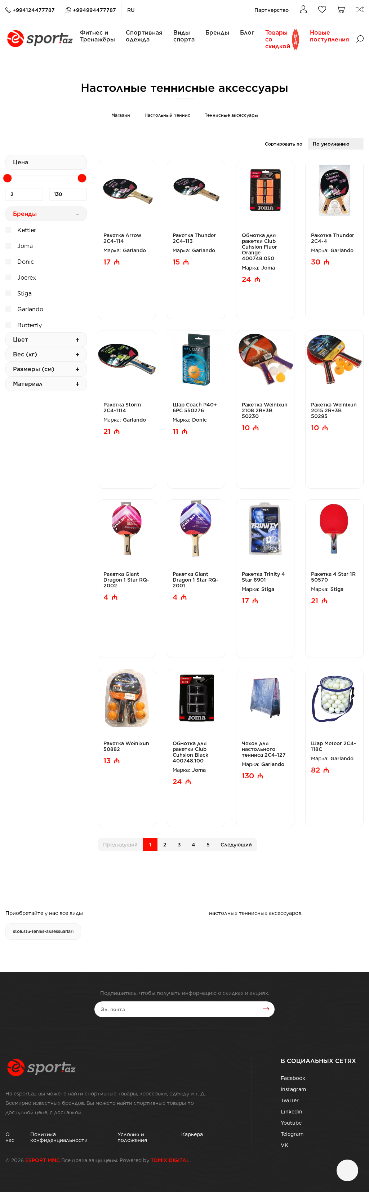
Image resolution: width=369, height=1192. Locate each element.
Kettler (25, 230)
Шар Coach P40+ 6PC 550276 (195, 407)
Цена (20, 162)
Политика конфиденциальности (59, 1137)
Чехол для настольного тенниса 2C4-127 (264, 749)
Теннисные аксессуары (231, 115)
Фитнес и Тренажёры (97, 36)
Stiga (23, 293)
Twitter (290, 1100)
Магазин (120, 115)
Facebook (293, 1078)
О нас (9, 1137)
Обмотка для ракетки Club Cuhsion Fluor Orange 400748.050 (259, 246)
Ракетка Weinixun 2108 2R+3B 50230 (265, 410)
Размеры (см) (33, 369)
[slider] (7, 178)
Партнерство (271, 10)
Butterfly (28, 325)
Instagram (293, 1089)
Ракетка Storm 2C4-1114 (122, 407)
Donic (24, 261)
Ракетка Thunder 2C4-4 (332, 238)
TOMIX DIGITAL (170, 1160)
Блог (247, 32)
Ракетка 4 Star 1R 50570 (333, 577)
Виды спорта (184, 36)
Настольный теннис (167, 115)
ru (131, 10)
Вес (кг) (25, 354)
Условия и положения (132, 1137)
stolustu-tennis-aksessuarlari (43, 931)
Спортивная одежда (144, 36)
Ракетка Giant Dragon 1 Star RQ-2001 (195, 579)
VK (284, 1145)
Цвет (20, 339)
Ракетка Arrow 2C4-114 (122, 238)
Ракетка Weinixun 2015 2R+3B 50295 (334, 410)
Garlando (29, 309)
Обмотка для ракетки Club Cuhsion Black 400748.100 (190, 752)
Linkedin (291, 1112)
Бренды (217, 32)
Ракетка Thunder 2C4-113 (194, 238)
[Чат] (347, 1170)
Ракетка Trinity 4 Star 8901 (263, 577)
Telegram (292, 1134)
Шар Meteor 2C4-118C (333, 746)
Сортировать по (283, 144)
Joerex (25, 277)
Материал (28, 384)
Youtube (291, 1123)
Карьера (192, 1134)
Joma (24, 246)
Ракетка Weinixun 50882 (126, 746)
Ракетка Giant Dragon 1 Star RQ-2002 (126, 579)
